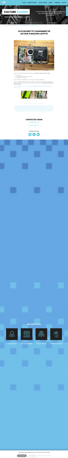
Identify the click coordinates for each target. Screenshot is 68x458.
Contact (64, 2)
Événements (57, 2)
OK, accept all (22, 455)
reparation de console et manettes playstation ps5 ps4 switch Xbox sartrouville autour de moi (34, 109)
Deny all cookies (32, 455)
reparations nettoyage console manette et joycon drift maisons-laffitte (30, 106)
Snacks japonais (43, 2)
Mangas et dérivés (32, 2)
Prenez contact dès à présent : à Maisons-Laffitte (33, 87)
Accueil (24, 2)
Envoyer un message (34, 125)
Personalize (41, 455)
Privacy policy (48, 455)
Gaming (50, 2)
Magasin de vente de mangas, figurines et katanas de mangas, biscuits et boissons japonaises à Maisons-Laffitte (34, 110)
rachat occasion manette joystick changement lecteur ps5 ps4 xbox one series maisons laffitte (33, 107)
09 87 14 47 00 (14, 23)
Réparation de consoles (12, 25)
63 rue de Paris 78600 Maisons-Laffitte (34, 23)
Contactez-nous (52, 23)
